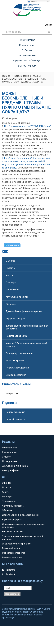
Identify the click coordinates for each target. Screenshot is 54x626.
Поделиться (13, 245)
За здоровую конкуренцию (20, 353)
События (27, 50)
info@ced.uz (12, 393)
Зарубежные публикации (27, 60)
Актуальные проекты (17, 297)
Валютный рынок (15, 360)
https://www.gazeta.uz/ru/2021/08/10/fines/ (27, 126)
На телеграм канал (15, 412)
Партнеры (11, 282)
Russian (33, 2)
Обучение (11, 304)
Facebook (10, 574)
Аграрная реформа (15, 318)
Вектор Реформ (27, 65)
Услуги (9, 275)
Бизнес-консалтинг (16, 375)
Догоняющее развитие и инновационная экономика (27, 327)
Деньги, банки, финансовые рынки (24, 311)
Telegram (10, 569)
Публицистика (27, 39)
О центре (10, 260)
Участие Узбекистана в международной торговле (26, 344)
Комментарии (27, 45)
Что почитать (12, 289)
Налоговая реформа (16, 336)
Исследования (27, 55)
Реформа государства (17, 367)
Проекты (10, 268)
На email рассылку (15, 419)
